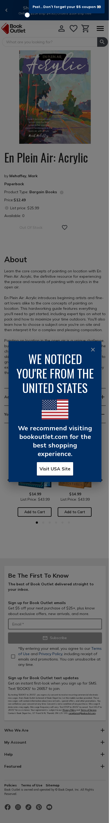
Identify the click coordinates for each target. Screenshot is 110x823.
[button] (67, 6)
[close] (93, 349)
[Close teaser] (27, 15)
